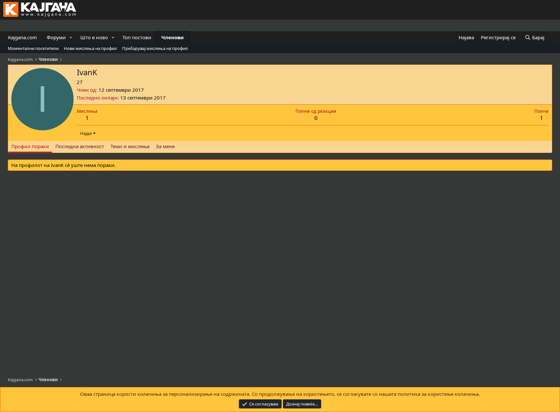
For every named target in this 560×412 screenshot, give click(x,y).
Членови (172, 37)
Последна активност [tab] (79, 146)
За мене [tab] (165, 146)
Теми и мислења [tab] (130, 146)
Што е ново (94, 37)
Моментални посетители (33, 48)
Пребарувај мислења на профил (155, 48)
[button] (71, 37)
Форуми (56, 37)
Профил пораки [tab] (30, 146)
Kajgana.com (22, 37)
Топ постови (136, 37)
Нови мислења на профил (90, 48)
